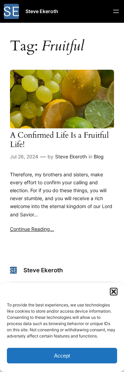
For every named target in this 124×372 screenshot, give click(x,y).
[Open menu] (116, 11)
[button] (113, 291)
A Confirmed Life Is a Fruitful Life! (59, 140)
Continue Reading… (32, 229)
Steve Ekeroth (41, 11)
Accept (62, 356)
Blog (99, 156)
